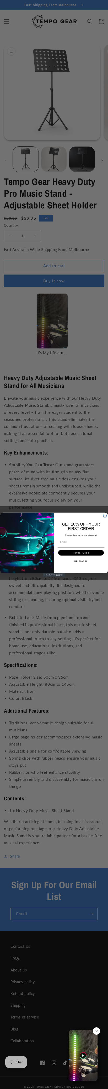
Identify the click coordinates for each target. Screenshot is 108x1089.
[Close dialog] (105, 515)
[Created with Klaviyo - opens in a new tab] (54, 574)
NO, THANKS (81, 561)
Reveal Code (81, 552)
